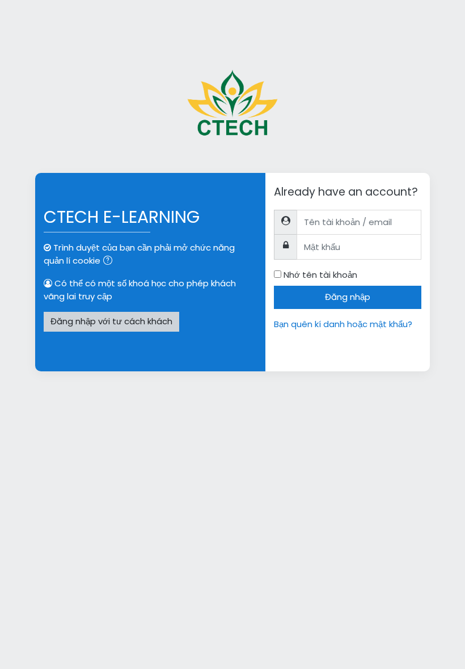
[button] (110, 262)
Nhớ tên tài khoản (320, 275)
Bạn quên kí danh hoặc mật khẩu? (343, 324)
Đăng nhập (347, 297)
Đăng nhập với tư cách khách (111, 321)
